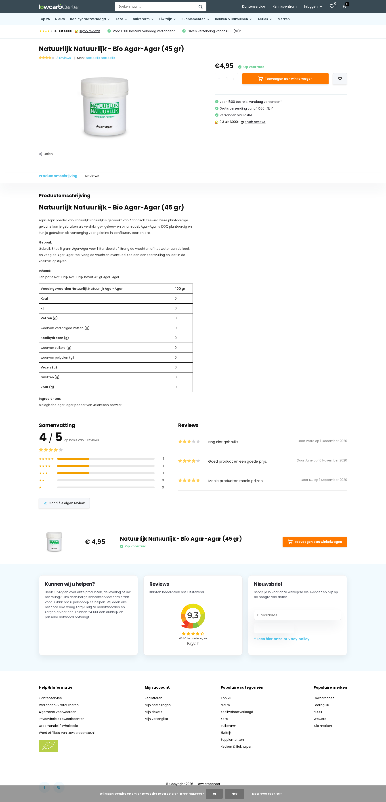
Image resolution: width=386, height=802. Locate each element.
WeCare (320, 719)
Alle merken (323, 726)
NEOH (318, 712)
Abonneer (274, 628)
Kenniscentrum (285, 6)
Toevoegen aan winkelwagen (289, 78)
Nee (234, 794)
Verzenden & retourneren (59, 705)
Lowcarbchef (324, 698)
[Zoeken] (200, 6)
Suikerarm (141, 19)
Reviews (92, 175)
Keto (119, 19)
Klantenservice (253, 6)
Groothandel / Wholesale (58, 726)
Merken (284, 19)
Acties (263, 19)
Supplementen (193, 19)
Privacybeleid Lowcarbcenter (61, 719)
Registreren (153, 698)
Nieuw (60, 19)
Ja (214, 794)
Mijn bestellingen (158, 705)
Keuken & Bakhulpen (231, 19)
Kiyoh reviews (90, 31)
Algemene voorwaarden (57, 712)
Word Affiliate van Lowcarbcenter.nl (66, 732)
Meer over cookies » (267, 794)
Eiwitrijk (165, 19)
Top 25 (44, 19)
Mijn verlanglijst (156, 719)
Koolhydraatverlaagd (88, 19)
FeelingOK (321, 705)
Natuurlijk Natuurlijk (100, 58)
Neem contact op (65, 643)
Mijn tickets (153, 712)
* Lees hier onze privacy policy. (282, 638)
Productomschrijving (58, 175)
